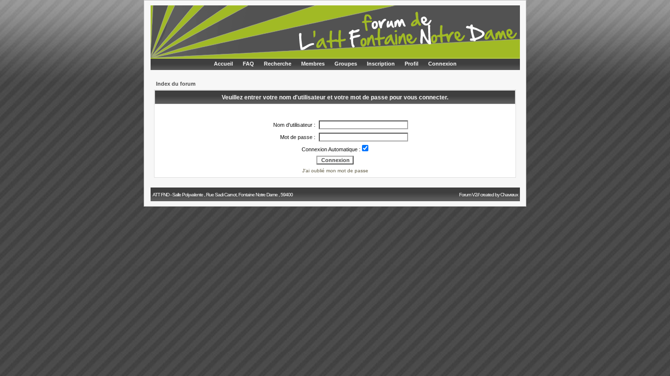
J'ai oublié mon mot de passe (335, 170)
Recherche (277, 64)
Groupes (346, 64)
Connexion (442, 64)
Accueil (223, 64)
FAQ (248, 64)
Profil (411, 64)
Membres (313, 64)
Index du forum (176, 84)
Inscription (381, 64)
